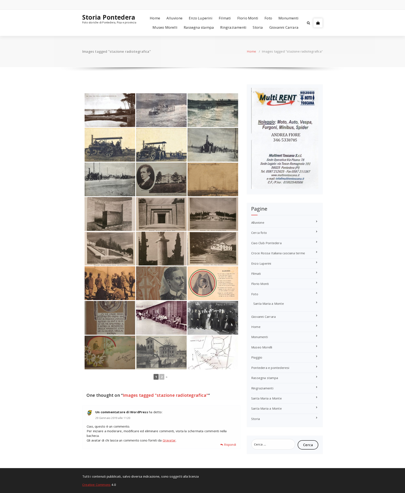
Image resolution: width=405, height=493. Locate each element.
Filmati (225, 18)
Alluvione (174, 18)
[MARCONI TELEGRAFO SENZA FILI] (110, 352)
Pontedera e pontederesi (270, 368)
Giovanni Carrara (283, 27)
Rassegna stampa (199, 27)
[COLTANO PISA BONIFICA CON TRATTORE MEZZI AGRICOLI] (161, 110)
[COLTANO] (161, 318)
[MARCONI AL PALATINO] (213, 318)
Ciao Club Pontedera (266, 243)
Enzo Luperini (200, 18)
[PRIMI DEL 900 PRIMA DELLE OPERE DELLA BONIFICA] (110, 110)
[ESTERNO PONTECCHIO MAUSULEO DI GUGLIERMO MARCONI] (161, 214)
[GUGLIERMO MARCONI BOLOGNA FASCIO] (110, 318)
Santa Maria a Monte (268, 303)
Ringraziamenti (233, 27)
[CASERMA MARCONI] (161, 352)
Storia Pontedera (108, 17)
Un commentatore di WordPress (121, 412)
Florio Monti (247, 18)
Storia (258, 27)
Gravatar (169, 440)
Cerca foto (259, 232)
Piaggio (256, 357)
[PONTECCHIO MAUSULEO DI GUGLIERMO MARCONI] (110, 214)
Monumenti (288, 18)
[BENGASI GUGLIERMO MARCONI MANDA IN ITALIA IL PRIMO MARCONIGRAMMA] (110, 283)
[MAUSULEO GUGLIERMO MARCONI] (110, 248)
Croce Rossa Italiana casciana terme (278, 253)
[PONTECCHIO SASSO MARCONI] (161, 179)
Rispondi (230, 445)
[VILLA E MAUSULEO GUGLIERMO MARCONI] (213, 214)
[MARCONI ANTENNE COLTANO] (213, 179)
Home (155, 18)
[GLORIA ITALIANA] (161, 283)
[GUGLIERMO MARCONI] (161, 248)
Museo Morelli (165, 27)
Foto (268, 18)
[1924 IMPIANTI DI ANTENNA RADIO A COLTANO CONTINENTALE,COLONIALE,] (213, 352)
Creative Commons (96, 484)
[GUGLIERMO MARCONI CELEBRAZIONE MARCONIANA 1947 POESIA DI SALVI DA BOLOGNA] (213, 283)
